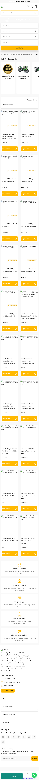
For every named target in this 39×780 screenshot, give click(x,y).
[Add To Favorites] (15, 148)
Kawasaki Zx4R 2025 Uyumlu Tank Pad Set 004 (28, 451)
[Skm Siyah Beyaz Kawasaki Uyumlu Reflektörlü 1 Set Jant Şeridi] (29, 344)
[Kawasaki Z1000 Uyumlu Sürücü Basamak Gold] (10, 299)
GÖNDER (34, 758)
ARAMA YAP (20, 48)
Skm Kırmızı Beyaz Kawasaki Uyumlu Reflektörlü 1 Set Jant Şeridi (28, 406)
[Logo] (4, 7)
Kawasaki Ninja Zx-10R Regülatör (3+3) (28, 135)
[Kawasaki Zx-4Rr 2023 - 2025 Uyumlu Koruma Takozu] (29, 524)
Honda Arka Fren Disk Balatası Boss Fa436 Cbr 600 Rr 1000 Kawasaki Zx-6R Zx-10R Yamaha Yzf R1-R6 (29, 316)
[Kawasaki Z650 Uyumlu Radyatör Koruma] (29, 164)
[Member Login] (28, 7)
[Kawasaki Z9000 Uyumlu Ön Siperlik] (10, 209)
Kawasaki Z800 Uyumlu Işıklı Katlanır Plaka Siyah (28, 225)
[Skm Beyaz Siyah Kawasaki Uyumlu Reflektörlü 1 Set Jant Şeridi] (10, 389)
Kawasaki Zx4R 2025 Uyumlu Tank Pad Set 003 (8, 496)
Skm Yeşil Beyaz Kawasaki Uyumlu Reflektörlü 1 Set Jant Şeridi (8, 361)
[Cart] (36, 7)
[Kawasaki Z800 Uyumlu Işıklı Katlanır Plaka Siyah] (29, 209)
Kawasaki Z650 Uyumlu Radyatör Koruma (28, 180)
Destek (13, 776)
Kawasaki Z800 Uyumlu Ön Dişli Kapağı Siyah (9, 180)
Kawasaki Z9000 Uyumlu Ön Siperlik (9, 225)
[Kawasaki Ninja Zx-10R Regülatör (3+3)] (29, 119)
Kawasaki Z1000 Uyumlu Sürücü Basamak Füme (29, 270)
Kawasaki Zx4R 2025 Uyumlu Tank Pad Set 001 (10, 540)
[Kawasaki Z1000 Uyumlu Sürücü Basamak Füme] (29, 254)
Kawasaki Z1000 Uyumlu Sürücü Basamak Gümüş (9, 270)
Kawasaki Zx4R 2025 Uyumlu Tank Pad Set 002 (28, 496)
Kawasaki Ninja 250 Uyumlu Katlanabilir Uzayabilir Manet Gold (9, 136)
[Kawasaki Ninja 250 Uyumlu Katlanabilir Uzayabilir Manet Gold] (10, 119)
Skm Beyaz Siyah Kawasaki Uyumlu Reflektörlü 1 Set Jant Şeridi (8, 406)
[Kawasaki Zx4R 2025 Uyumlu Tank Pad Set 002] (29, 479)
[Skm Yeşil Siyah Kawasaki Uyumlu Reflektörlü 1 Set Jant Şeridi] (10, 434)
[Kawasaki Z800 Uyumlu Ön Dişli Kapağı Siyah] (10, 164)
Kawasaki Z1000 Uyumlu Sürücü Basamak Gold (9, 315)
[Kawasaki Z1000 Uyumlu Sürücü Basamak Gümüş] (10, 254)
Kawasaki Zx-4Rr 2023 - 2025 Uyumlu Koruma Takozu (28, 541)
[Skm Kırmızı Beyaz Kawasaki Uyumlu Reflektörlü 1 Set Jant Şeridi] (29, 389)
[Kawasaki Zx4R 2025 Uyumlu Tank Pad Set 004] (29, 434)
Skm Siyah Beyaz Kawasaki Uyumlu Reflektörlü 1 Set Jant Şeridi (28, 361)
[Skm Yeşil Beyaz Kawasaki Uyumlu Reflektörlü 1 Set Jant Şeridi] (10, 344)
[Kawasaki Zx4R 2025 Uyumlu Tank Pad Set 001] (10, 524)
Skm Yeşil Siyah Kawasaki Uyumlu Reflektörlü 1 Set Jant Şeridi (10, 451)
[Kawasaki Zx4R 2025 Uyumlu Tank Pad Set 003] (10, 479)
